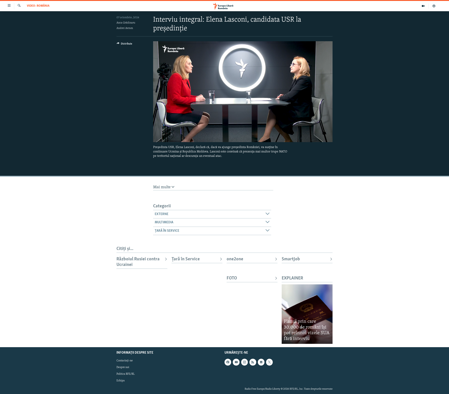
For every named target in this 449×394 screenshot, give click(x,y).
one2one (235, 259)
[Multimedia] (423, 6)
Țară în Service (186, 259)
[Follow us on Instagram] (244, 362)
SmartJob (291, 259)
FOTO (232, 278)
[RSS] (252, 362)
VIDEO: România (38, 6)
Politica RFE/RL (125, 374)
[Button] (124, 44)
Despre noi (122, 367)
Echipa (120, 380)
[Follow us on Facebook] (227, 362)
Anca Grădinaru (125, 22)
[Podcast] (434, 6)
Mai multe (162, 187)
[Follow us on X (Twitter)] (269, 362)
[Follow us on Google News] (261, 362)
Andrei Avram (124, 28)
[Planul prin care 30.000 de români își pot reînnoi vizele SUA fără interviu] (307, 314)
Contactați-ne (124, 360)
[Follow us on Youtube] (236, 362)
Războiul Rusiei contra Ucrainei (138, 262)
